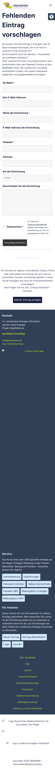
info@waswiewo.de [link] (12, 340)
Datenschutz (15, 226)
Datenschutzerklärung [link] (27, 695)
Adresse (8, 156)
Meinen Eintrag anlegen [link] (27, 299)
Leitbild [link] (27, 670)
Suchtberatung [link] (11, 576)
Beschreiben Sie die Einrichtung (21, 186)
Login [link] (6, 644)
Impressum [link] (27, 689)
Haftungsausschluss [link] (27, 702)
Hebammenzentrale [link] (39, 584)
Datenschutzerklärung (37, 224)
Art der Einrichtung (14, 171)
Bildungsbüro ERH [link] (13, 598)
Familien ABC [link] (10, 591)
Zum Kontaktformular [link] (12, 343)
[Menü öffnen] (50, 5)
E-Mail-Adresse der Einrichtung (21, 127)
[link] (51, 16)
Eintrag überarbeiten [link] (34, 637)
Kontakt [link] (17, 644)
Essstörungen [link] (31, 576)
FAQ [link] (27, 664)
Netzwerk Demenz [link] (13, 584)
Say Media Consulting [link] (13, 333)
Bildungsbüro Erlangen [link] (34, 591)
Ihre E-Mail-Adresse (14, 97)
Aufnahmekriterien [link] (27, 676)
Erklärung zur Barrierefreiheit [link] (27, 708)
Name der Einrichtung (16, 113)
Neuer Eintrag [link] (11, 637)
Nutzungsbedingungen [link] (27, 683)
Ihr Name (9, 82)
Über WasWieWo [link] (27, 657)
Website (8, 142)
